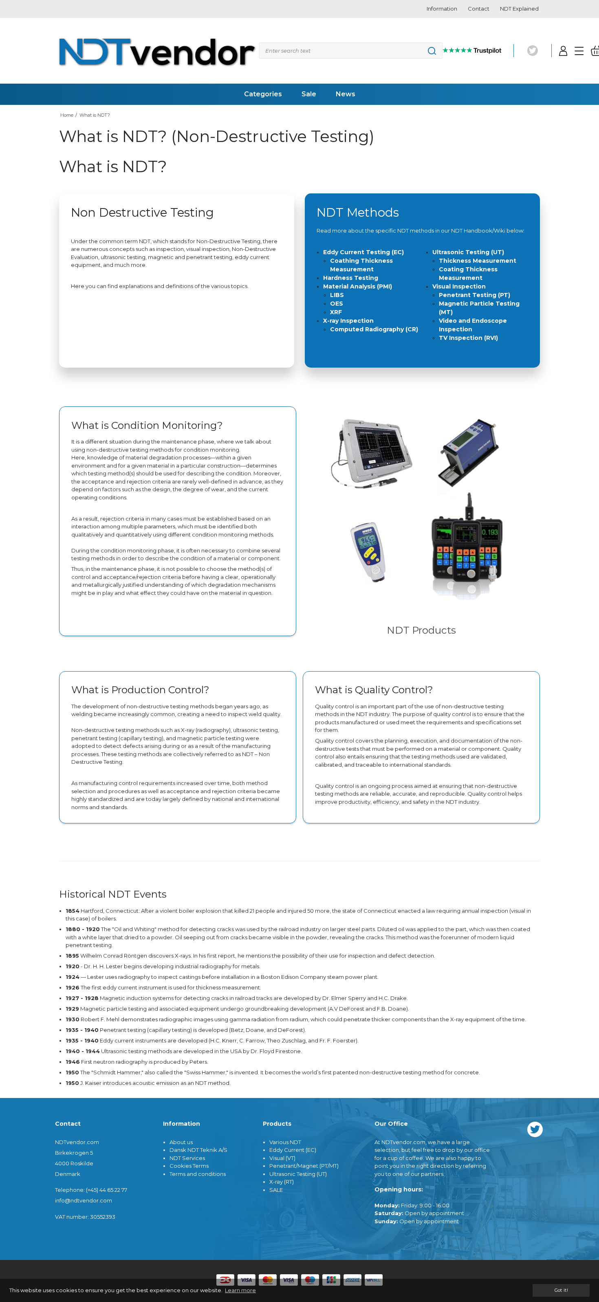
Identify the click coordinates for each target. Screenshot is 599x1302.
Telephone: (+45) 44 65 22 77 (91, 1190)
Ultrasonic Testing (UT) (298, 1174)
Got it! (561, 1290)
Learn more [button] (240, 1290)
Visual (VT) (282, 1158)
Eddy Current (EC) (292, 1150)
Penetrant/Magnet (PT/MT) (304, 1165)
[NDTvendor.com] (157, 51)
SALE (276, 1190)
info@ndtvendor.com (83, 1200)
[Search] (351, 50)
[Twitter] (532, 50)
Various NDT (285, 1142)
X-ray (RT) (281, 1181)
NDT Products (421, 630)
